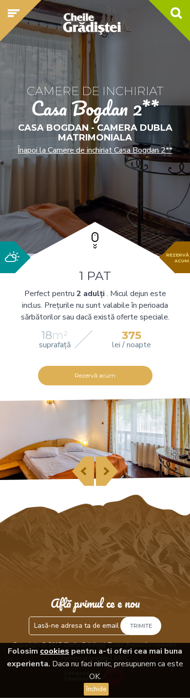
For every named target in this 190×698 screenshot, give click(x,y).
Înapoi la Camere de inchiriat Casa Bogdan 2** (95, 150)
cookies (54, 651)
